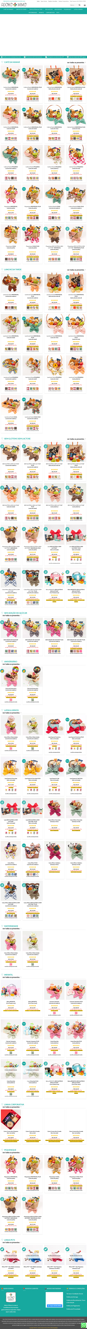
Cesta (54, 1042)
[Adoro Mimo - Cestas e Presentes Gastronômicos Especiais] (14, 5)
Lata (54, 548)
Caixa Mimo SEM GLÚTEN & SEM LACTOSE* (11, 591)
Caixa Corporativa (11, 1132)
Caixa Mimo (11, 737)
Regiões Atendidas (52, 1)
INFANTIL (41, 12)
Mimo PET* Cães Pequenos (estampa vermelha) (54, 1267)
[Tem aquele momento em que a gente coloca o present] (50, 1295)
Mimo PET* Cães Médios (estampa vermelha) (11, 1267)
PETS (57, 12)
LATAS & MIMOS (78, 9)
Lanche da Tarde (11, 295)
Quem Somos (44, 1)
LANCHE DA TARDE (21, 9)
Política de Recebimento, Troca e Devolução (76, 1301)
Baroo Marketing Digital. (53, 1327)
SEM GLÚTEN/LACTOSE (36, 9)
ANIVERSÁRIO (58, 9)
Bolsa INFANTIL (54, 591)
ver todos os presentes (75, 62)
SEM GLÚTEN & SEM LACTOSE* (10, 464)
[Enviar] (79, 5)
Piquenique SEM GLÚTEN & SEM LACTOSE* (54, 247)
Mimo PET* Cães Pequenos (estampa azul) (76, 1267)
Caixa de (10, 689)
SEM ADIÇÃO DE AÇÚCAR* (11, 640)
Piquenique (10, 207)
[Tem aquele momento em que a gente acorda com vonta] (59, 1295)
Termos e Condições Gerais (75, 1293)
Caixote (54, 1002)
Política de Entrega (72, 1297)
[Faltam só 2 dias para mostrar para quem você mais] (59, 1300)
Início (38, 1)
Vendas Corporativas (64, 1)
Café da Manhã (10, 88)
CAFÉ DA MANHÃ (8, 9)
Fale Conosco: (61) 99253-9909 (78, 1)
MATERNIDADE (33, 12)
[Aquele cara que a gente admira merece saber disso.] (50, 1300)
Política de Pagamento (73, 1305)
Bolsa (11, 1002)
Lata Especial (54, 737)
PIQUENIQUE (67, 9)
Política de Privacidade (73, 1309)
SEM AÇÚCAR (49, 9)
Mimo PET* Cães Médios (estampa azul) (33, 1267)
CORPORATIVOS (50, 12)
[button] (85, 5)
